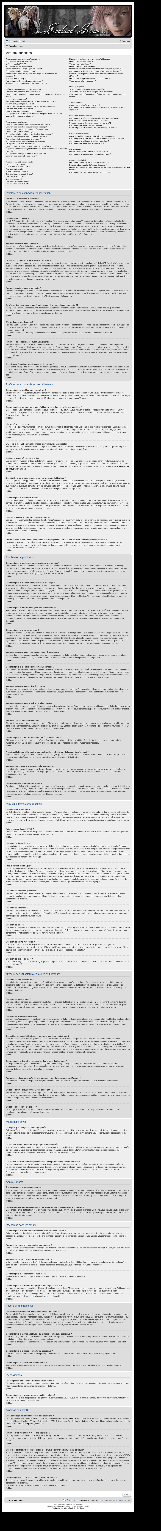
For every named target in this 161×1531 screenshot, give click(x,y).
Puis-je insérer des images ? (17, 171)
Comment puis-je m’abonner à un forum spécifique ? (89, 141)
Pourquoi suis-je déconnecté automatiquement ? (24, 81)
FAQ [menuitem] (23, 41)
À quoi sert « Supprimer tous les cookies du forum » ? (26, 83)
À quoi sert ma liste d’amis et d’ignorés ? (84, 105)
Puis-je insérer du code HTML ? (18, 167)
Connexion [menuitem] (126, 41)
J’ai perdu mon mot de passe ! (17, 79)
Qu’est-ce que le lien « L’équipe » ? (82, 81)
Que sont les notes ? (14, 179)
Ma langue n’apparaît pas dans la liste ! (21, 104)
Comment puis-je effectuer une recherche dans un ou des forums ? (95, 118)
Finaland (79, 1504)
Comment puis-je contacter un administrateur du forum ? (90, 172)
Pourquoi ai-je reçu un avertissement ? (20, 144)
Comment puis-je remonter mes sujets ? (21, 156)
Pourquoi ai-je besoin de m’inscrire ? (19, 61)
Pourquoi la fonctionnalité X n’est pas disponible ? (88, 165)
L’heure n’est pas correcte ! (16, 99)
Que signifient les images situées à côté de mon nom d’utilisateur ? (31, 106)
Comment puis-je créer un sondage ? (20, 132)
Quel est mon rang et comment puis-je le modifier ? (25, 111)
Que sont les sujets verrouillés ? (18, 181)
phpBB (60, 1506)
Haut (10, 212)
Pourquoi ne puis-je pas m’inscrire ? (19, 66)
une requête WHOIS (120, 1455)
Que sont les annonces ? (15, 176)
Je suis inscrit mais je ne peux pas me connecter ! (25, 69)
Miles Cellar (80, 1508)
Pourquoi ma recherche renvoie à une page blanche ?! (90, 123)
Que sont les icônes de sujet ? (17, 184)
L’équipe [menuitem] (69, 1500)
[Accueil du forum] (68, 21)
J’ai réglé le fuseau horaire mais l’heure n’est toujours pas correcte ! (31, 101)
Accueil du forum (16, 1500)
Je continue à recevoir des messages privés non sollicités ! (91, 92)
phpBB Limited (73, 1418)
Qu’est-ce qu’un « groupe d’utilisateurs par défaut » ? (89, 79)
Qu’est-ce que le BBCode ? (16, 164)
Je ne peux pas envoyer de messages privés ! (87, 89)
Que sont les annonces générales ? (19, 174)
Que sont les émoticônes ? (16, 169)
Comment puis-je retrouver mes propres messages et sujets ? (93, 128)
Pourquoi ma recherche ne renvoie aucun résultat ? (88, 120)
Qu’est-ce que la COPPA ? (16, 64)
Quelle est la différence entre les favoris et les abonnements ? (92, 136)
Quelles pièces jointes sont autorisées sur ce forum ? (89, 152)
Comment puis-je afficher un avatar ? (20, 109)
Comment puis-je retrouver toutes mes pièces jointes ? (90, 154)
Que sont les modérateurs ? (80, 64)
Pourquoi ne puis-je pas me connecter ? (21, 71)
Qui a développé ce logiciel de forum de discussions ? (89, 162)
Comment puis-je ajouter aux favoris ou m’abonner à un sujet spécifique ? (97, 138)
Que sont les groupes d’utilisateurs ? (83, 66)
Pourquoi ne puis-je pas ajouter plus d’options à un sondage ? (29, 134)
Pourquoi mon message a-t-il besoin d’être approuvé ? (26, 153)
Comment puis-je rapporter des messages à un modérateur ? (29, 146)
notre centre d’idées (35, 1438)
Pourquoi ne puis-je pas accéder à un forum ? (23, 139)
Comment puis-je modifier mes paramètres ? (23, 92)
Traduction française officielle (63, 1508)
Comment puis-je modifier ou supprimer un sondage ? (26, 136)
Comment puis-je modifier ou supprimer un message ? (26, 127)
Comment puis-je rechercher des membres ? (86, 125)
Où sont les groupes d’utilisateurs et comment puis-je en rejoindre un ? (96, 69)
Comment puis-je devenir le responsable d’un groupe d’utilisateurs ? (95, 71)
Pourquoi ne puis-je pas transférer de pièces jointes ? (26, 141)
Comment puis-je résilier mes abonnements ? (86, 143)
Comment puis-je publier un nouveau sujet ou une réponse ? (29, 124)
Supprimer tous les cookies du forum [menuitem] (90, 1500)
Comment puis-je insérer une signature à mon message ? (28, 129)
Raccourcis (13, 41)
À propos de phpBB (23, 1424)
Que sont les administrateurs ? (81, 61)
